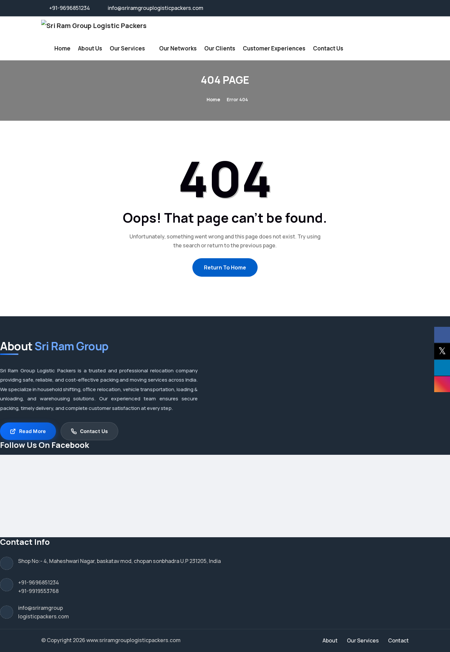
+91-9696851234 (38, 582)
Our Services (127, 48)
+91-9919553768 (38, 591)
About (330, 640)
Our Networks (178, 48)
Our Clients (219, 48)
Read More (32, 431)
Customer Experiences (274, 48)
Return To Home (225, 267)
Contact (398, 640)
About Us (90, 48)
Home (62, 48)
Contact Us (328, 48)
